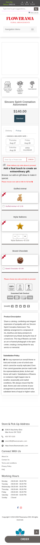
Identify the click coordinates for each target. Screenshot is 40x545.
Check (31, 159)
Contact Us (5, 460)
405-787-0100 (10, 436)
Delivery (8, 131)
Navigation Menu (12, 29)
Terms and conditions (9, 463)
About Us (5, 456)
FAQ (3, 469)
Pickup (18, 131)
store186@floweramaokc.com (16, 441)
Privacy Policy (6, 466)
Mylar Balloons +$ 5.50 (20, 240)
